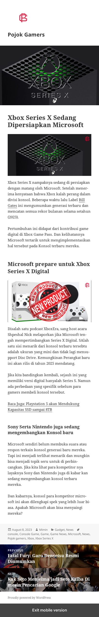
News (70, 530)
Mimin (43, 530)
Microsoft (74, 534)
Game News (58, 534)
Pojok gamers (17, 538)
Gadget (60, 530)
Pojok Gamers (26, 34)
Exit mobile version (49, 610)
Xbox (30, 538)
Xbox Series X (44, 538)
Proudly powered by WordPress (29, 598)
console (13, 534)
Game (45, 534)
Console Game (29, 534)
